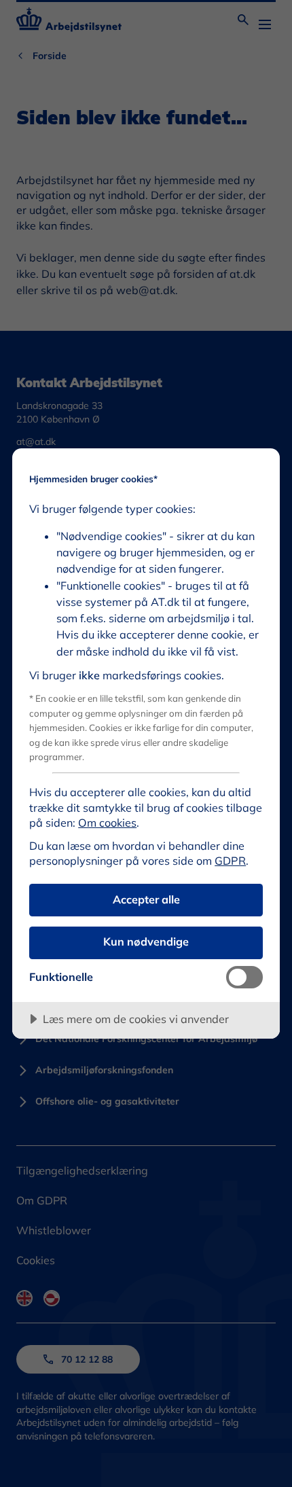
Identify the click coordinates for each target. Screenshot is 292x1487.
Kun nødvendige (146, 941)
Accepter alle (146, 899)
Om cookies (107, 822)
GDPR (230, 860)
